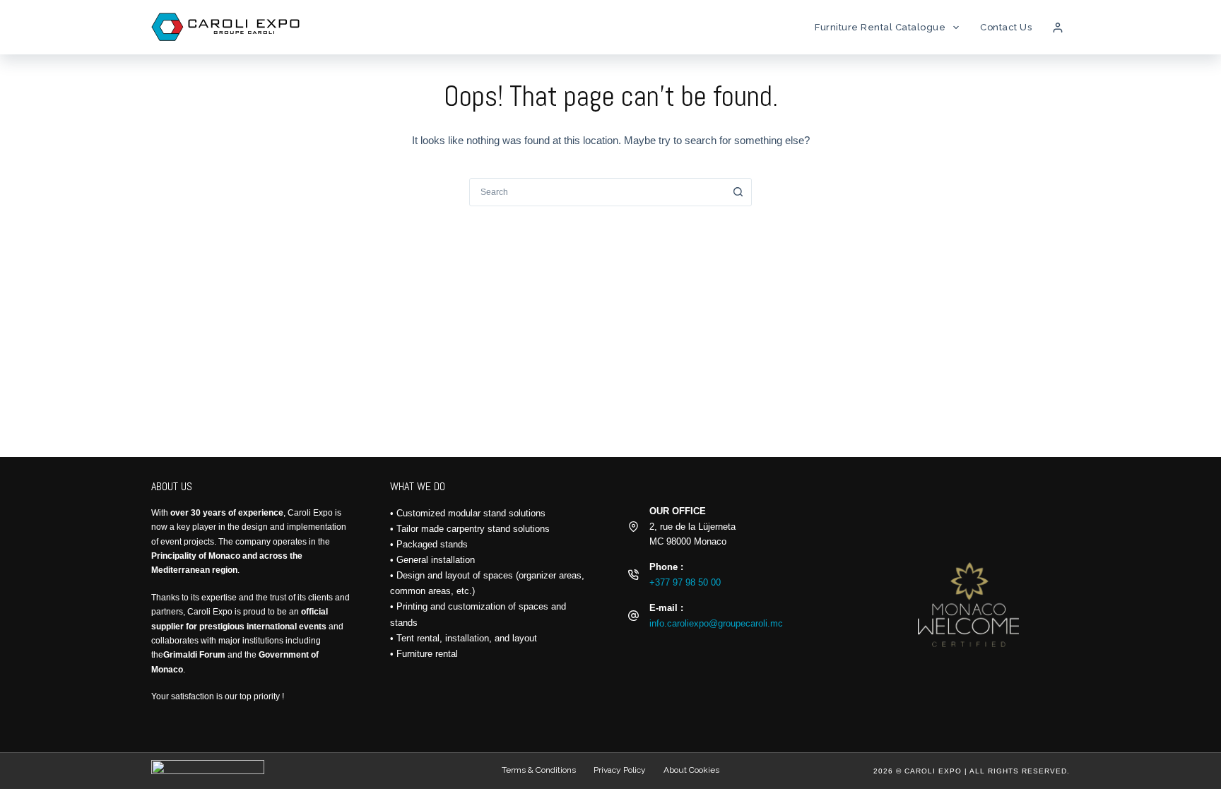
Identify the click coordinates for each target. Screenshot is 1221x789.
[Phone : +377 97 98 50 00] (633, 574)
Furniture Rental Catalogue (880, 27)
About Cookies (691, 770)
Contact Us (1006, 27)
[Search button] (737, 192)
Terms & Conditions (539, 770)
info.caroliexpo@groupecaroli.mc (716, 623)
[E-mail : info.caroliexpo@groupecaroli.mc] (633, 615)
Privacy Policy (620, 770)
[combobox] (597, 192)
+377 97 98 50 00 (685, 582)
